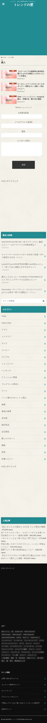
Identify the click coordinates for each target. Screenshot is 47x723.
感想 (12, 658)
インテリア (6, 336)
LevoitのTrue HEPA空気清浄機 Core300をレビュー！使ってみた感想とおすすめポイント (22, 267)
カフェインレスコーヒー (10, 643)
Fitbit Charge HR (28, 634)
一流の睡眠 (5, 658)
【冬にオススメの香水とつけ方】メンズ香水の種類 (23, 527)
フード (4, 391)
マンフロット (6, 655)
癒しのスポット (8, 438)
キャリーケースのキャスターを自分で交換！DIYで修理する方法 (22, 255)
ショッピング (7, 363)
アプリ (4, 329)
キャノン (29, 643)
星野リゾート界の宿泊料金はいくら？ (17, 549)
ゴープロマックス (16, 646)
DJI (12, 631)
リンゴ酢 (15, 655)
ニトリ (38, 649)
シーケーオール (29, 646)
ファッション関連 (9, 377)
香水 (11, 661)
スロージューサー (7, 649)
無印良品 (5, 425)
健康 (3, 404)
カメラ (4, 343)
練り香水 (40, 658)
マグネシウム (25, 652)
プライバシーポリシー (9, 697)
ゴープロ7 (5, 646)
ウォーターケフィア (30, 640)
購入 (3, 661)
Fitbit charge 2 (16, 634)
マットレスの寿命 (38, 652)
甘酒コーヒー (31, 658)
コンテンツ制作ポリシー (10, 685)
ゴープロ (5, 357)
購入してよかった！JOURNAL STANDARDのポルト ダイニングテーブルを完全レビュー (22, 280)
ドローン (31, 649)
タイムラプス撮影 (21, 649)
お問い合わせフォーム (9, 678)
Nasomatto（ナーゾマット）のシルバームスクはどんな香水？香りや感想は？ (22, 290)
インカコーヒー (7, 640)
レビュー (23, 655)
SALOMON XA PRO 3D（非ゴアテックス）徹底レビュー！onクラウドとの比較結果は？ (22, 245)
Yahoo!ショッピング (23, 107)
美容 (3, 452)
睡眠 (3, 445)
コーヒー (5, 350)
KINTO (19, 637)
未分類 (4, 418)
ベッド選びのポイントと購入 (14, 397)
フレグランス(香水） (11, 384)
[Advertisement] (23, 32)
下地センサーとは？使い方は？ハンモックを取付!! (20, 703)
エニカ (41, 640)
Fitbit (4, 316)
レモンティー (32, 655)
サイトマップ (6, 691)
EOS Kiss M (19, 631)
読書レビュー (7, 459)
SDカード (26, 637)
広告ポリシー (6, 709)
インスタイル (18, 640)
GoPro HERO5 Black (8, 637)
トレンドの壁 (23, 4)
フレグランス (15, 652)
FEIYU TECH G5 (29, 631)
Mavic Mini (6, 323)
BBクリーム (5, 631)
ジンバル (39, 646)
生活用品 (5, 431)
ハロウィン (5, 652)
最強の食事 (6, 411)
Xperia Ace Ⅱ (35, 637)
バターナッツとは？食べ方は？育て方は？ (19, 538)
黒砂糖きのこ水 (20, 661)
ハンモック (6, 370)
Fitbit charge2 (6, 634)
